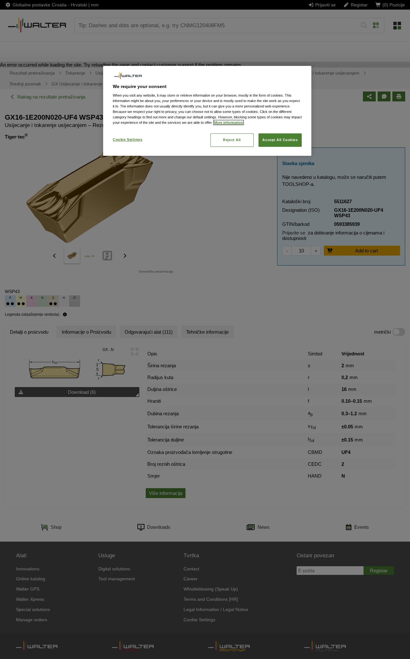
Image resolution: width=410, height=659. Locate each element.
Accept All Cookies (280, 140)
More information (228, 122)
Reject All (232, 140)
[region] (207, 111)
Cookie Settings (128, 139)
